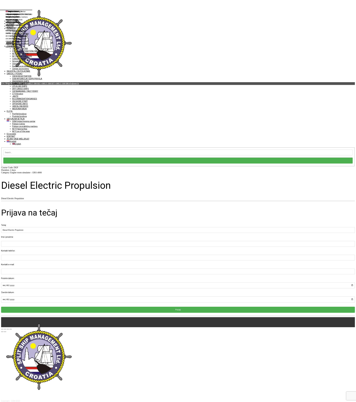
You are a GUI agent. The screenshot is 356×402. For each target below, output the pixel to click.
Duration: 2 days (8, 170)
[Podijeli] (5, 329)
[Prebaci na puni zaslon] (8, 329)
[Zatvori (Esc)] (2, 329)
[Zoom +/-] (10, 329)
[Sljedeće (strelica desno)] (5, 331)
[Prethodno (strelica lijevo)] (2, 331)
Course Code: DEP (9, 167)
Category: (21, 172)
